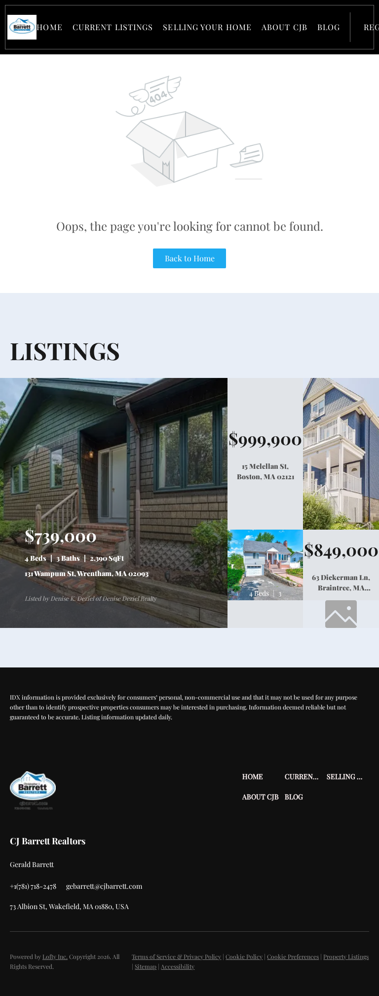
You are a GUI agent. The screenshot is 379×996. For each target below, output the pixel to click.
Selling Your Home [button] (207, 27)
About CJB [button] (284, 27)
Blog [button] (328, 27)
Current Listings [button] (113, 27)
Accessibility (177, 966)
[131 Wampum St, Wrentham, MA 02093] (113, 625)
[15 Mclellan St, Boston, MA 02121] (341, 527)
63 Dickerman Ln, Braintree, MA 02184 (341, 588)
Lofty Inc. (55, 956)
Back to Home (190, 258)
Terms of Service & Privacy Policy (176, 956)
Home (49, 27)
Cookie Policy (244, 956)
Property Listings (346, 956)
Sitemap (145, 966)
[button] (22, 27)
